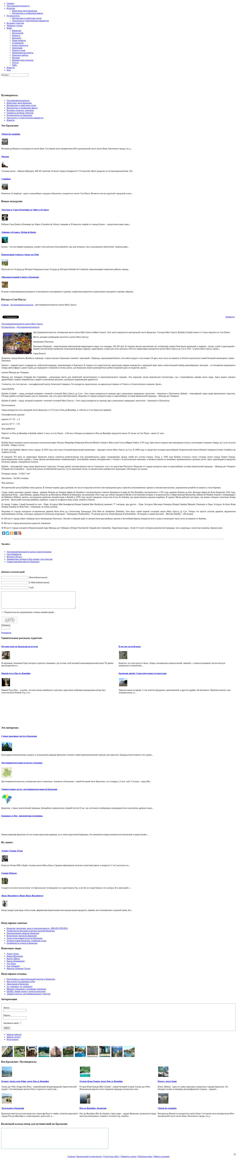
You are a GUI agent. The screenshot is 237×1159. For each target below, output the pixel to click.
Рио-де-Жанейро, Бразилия (93, 1108)
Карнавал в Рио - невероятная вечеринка (22, 816)
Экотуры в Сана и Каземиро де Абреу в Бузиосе (25, 210)
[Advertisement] (117, 82)
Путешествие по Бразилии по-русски (19, 646)
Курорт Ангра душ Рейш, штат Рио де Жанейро (25, 1081)
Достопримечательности (21, 305)
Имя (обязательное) (38, 577)
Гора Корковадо (14, 554)
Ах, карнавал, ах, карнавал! (19, 986)
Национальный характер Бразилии (23, 933)
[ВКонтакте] (3, 533)
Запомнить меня (11, 1023)
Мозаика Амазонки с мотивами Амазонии (26, 989)
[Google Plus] (19, 533)
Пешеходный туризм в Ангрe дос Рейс (20, 254)
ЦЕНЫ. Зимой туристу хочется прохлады (26, 991)
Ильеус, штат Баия (167, 1081)
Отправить (6, 632)
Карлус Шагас (13, 958)
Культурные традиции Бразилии (22, 936)
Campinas (6, 179)
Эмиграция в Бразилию (18, 984)
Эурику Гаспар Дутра (12, 851)
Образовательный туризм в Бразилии (20, 277)
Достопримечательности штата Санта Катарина (29, 552)
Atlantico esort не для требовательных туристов (28, 994)
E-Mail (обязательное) (39, 582)
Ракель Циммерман (16, 961)
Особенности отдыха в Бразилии (22, 943)
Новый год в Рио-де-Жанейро (16, 673)
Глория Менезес (9, 873)
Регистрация (12, 1039)
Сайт (31, 587)
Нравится (230, 317)
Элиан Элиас (13, 953)
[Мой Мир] (15, 533)
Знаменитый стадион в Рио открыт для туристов (29, 559)
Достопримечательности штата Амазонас (22, 763)
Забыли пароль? (14, 1034)
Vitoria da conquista (10, 134)
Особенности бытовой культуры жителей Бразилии (31, 931)
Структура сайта (111, 1156)
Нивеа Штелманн (15, 956)
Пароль (6, 1015)
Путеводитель (8, 327)
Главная (5, 305)
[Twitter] (7, 533)
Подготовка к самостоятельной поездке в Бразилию (31, 979)
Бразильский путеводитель (89, 1156)
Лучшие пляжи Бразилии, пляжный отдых (26, 940)
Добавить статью (128, 1156)
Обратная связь (145, 1156)
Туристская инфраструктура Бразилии (24, 938)
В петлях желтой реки (130, 646)
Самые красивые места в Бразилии (23, 561)
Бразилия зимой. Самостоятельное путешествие (143, 673)
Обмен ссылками (161, 1156)
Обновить (5, 625)
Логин (6, 1008)
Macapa (5, 156)
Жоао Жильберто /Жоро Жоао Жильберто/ (22, 895)
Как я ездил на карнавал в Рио (21, 981)
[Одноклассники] (11, 533)
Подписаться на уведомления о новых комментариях (29, 612)
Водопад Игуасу (14, 557)
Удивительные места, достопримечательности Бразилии (29, 789)
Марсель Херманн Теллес (18, 968)
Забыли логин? (14, 1037)
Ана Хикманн (13, 966)
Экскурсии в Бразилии (12, 1108)
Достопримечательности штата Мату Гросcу (22, 324)
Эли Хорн (11, 963)
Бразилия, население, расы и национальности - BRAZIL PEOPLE (37, 928)
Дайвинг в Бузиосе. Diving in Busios (18, 232)
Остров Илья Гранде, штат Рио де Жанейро (101, 1081)
